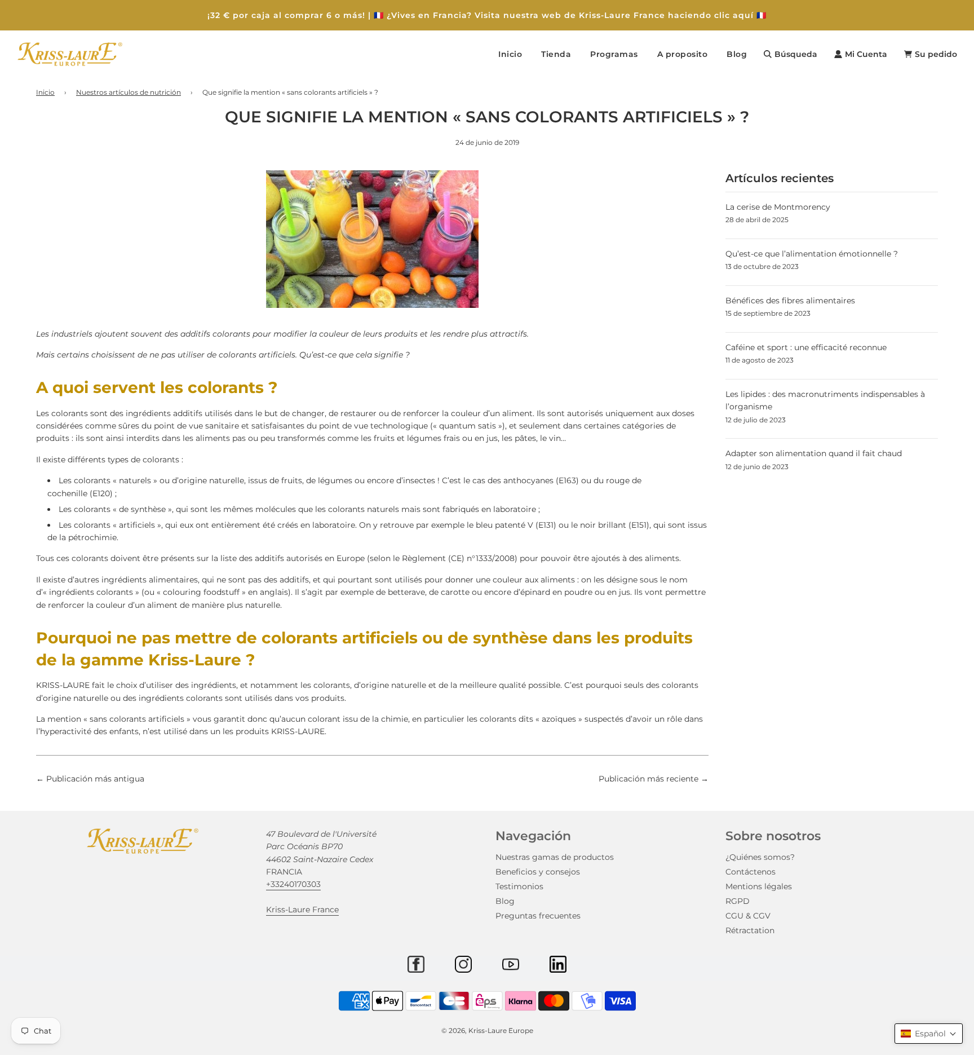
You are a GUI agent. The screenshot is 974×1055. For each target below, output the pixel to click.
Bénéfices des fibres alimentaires (790, 300)
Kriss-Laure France (302, 909)
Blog (737, 54)
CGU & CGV (748, 916)
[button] (928, 1033)
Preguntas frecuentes (538, 916)
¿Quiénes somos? (760, 857)
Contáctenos (750, 872)
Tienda (556, 54)
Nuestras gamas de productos (554, 857)
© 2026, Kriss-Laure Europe (487, 1030)
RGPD (737, 901)
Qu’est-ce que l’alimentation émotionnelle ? (811, 254)
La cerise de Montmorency (777, 207)
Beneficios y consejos (537, 872)
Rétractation (749, 930)
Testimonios (519, 886)
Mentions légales (758, 886)
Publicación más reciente (648, 779)
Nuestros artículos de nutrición (128, 92)
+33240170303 (293, 884)
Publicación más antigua (95, 779)
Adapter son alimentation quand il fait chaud (813, 453)
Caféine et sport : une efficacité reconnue (806, 347)
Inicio (510, 54)
